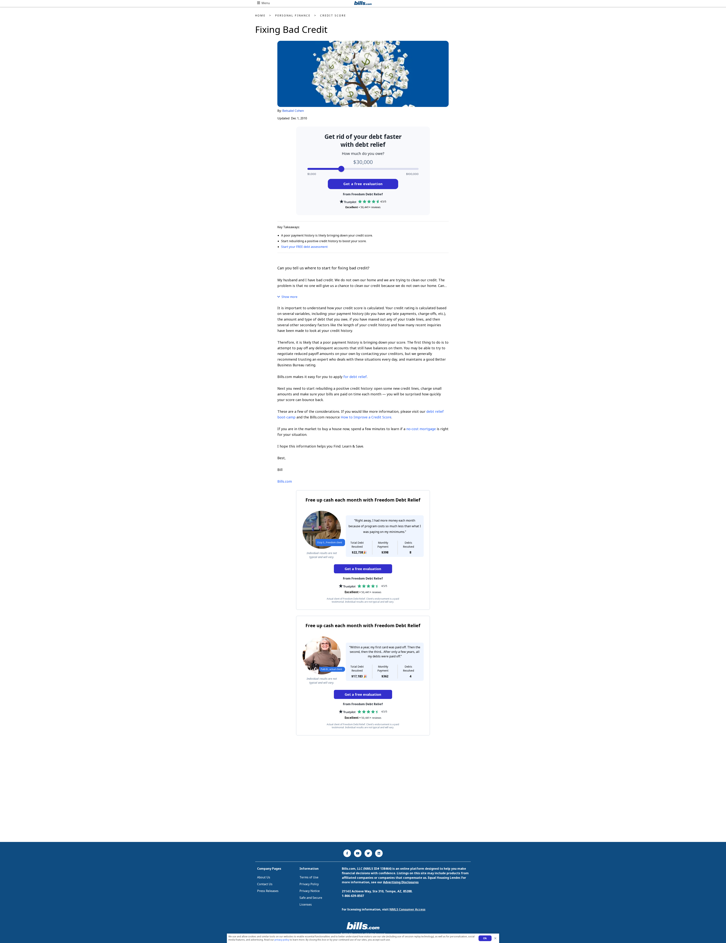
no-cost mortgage (421, 429)
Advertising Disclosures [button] (401, 882)
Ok (485, 938)
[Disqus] (363, 788)
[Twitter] (368, 853)
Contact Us (264, 884)
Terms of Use (308, 877)
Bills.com (284, 481)
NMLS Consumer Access (407, 909)
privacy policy (282, 939)
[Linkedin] (379, 853)
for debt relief (355, 376)
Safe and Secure (310, 898)
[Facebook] (347, 853)
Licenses (305, 904)
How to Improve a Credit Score (366, 417)
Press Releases (267, 891)
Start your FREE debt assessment (304, 247)
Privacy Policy (309, 884)
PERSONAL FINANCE (292, 15)
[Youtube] (357, 853)
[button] (263, 3)
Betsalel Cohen (293, 111)
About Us (263, 877)
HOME (260, 15)
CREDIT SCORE (333, 15)
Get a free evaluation (363, 184)
